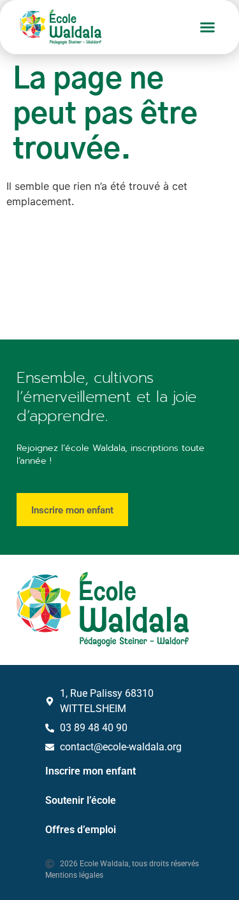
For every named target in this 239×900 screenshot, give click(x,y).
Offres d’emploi (80, 830)
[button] (208, 27)
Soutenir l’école (80, 800)
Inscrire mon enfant (90, 771)
